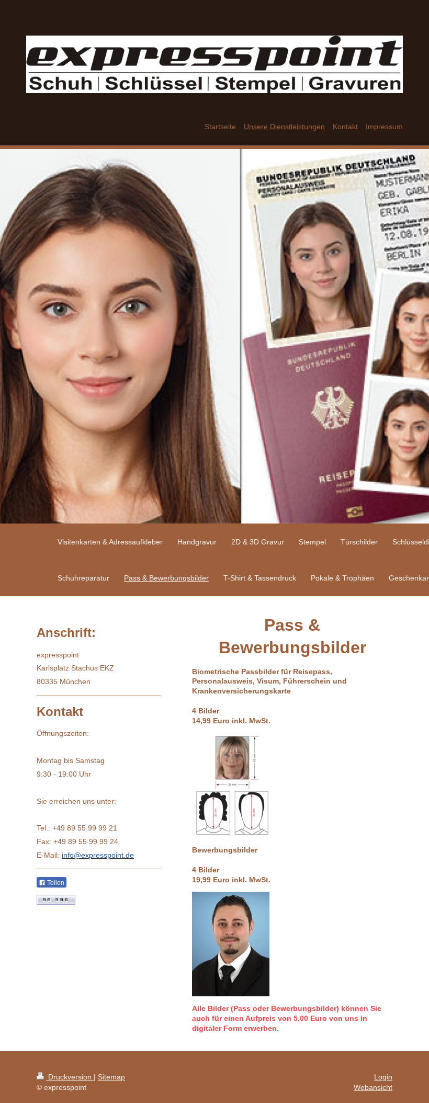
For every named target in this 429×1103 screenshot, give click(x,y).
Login (383, 1077)
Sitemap (111, 1077)
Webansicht (373, 1087)
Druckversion (70, 1077)
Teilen (55, 882)
